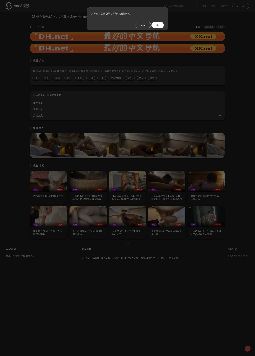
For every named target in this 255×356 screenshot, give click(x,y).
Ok (157, 25)
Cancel (143, 25)
